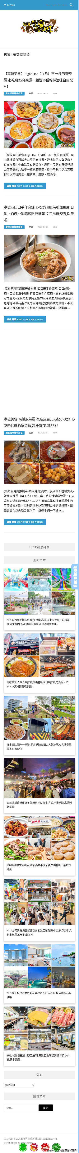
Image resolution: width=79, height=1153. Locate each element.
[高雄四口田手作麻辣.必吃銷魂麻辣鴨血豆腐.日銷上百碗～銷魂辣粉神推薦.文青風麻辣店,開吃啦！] (39, 257)
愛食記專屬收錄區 (14, 93)
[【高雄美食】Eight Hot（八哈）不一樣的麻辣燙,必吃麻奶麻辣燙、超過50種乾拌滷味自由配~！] (39, 124)
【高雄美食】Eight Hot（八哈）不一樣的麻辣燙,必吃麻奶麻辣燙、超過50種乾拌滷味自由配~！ (38, 80)
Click (75, 576)
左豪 (31, 93)
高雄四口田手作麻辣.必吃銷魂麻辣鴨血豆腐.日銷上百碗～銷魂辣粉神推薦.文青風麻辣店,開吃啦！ (39, 213)
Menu (11, 5)
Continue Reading (30, 186)
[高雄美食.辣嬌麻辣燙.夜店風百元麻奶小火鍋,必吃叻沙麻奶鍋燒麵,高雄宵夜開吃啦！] (39, 462)
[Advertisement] (39, 376)
